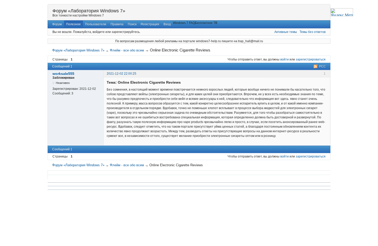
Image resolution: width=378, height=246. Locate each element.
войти (284, 59)
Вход (167, 24)
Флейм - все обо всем (127, 50)
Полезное (73, 24)
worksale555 (63, 74)
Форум (57, 24)
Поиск (132, 24)
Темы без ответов (313, 32)
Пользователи (95, 24)
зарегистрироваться (311, 59)
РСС (322, 66)
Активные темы (285, 32)
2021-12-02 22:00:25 (121, 73)
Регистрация (150, 24)
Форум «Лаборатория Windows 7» (88, 10)
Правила (117, 24)
